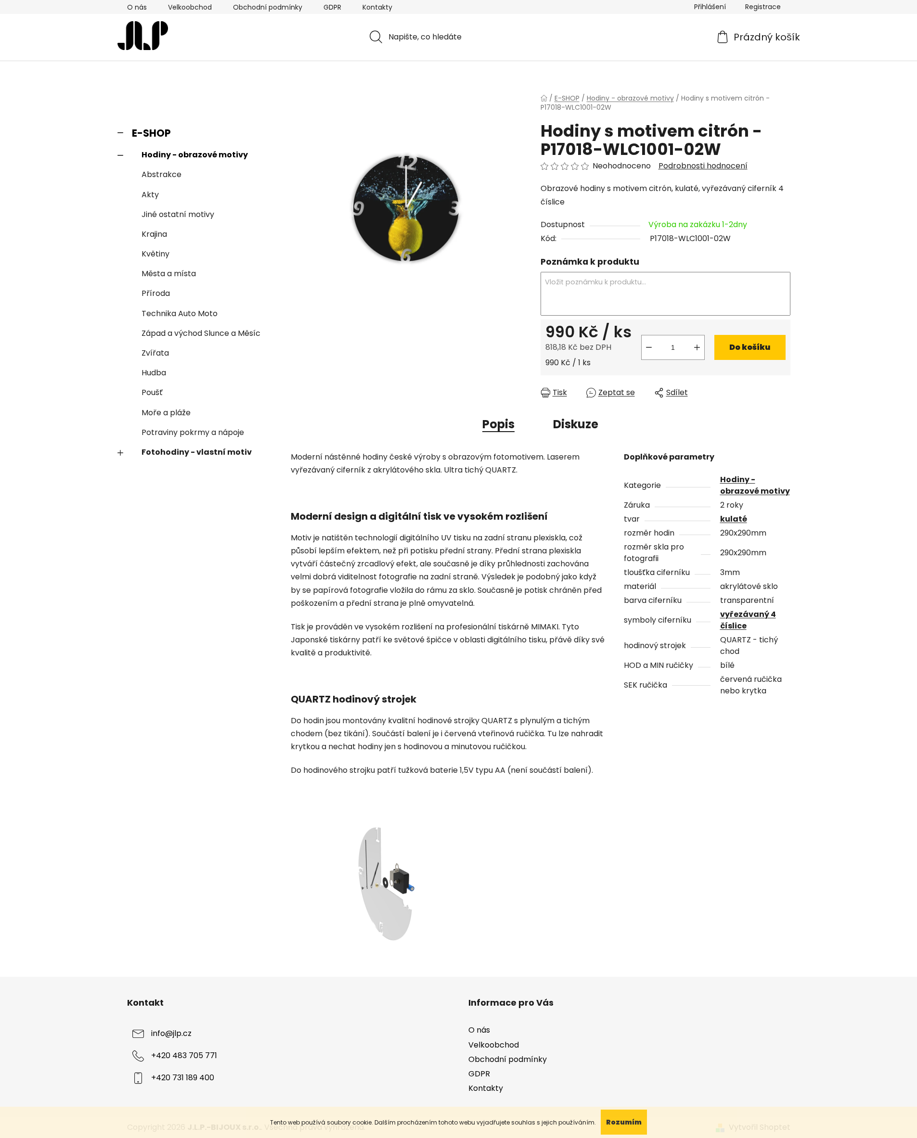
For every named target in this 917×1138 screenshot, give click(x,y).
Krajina (154, 234)
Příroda (156, 293)
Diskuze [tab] (575, 424)
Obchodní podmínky (267, 7)
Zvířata (155, 352)
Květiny (155, 253)
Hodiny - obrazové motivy (195, 154)
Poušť (152, 392)
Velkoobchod (190, 7)
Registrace (763, 7)
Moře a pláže (166, 412)
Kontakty (377, 7)
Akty (150, 194)
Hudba (154, 372)
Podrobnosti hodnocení (703, 166)
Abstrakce (161, 174)
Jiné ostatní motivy (178, 214)
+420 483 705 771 (184, 1055)
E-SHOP (151, 133)
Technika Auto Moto (180, 313)
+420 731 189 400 (182, 1078)
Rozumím (624, 1122)
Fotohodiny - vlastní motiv (197, 452)
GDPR (332, 7)
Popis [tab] (498, 424)
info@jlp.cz (171, 1033)
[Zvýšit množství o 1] (697, 347)
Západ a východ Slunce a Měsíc (201, 333)
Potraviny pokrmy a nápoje (193, 432)
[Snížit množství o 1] (649, 347)
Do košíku (749, 347)
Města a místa (169, 273)
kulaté (733, 518)
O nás (137, 7)
